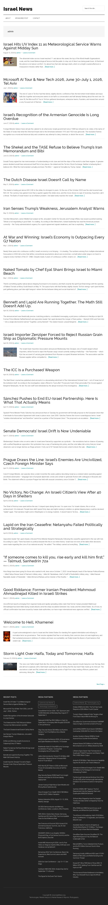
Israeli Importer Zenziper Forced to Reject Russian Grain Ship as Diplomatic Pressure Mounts (52, 336)
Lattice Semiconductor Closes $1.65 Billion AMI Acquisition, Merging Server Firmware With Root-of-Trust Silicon (53, 758)
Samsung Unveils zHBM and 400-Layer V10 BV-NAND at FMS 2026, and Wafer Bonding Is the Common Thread (88, 856)
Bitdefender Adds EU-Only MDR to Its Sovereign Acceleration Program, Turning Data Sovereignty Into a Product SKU (53, 749)
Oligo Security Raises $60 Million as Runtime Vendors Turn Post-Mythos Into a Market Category (53, 732)
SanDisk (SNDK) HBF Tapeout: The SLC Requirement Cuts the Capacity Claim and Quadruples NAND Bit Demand (86, 791)
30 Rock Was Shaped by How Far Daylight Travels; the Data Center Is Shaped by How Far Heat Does (88, 801)
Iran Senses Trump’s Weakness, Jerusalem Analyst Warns (53, 208)
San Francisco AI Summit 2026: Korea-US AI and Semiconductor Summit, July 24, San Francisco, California (52, 826)
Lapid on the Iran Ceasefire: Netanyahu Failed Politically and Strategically (52, 526)
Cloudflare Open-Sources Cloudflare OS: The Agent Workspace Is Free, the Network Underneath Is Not (87, 837)
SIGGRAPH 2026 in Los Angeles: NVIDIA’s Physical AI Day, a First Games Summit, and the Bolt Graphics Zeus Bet (53, 835)
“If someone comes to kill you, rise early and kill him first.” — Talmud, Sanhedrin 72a (53, 559)
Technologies (34, 897)
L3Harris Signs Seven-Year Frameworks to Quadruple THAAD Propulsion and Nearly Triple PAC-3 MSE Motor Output (88, 753)
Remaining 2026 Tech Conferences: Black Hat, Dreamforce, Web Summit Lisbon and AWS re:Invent (53, 854)
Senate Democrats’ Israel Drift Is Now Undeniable (47, 431)
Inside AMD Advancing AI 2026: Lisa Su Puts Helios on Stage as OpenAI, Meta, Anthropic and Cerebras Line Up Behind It (54, 845)
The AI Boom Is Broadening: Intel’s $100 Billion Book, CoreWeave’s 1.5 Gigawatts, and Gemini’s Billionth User (88, 818)
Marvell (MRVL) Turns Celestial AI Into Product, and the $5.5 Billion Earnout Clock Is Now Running (88, 846)
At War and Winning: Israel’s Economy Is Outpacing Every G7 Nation (53, 239)
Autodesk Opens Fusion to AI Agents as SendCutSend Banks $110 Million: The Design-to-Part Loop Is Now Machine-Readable (88, 827)
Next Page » (101, 684)
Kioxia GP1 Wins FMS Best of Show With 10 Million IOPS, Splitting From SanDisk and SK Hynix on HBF (87, 865)
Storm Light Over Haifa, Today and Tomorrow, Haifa (48, 653)
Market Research (57, 897)
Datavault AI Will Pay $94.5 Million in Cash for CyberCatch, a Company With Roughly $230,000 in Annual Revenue (54, 722)
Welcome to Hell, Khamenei (28, 622)
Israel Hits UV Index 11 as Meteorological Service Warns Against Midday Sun (52, 46)
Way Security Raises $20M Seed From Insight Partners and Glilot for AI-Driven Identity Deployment (53, 777)
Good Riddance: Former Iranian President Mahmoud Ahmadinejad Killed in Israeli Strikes (49, 591)
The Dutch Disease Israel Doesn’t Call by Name (44, 179)
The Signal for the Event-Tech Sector (50, 876)
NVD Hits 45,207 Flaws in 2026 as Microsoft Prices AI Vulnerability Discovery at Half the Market (52, 768)
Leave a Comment (29, 53)
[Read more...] (50, 67)
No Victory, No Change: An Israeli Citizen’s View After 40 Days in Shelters (52, 494)
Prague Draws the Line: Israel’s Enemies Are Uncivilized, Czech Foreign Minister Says (52, 461)
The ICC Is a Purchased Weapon (31, 370)
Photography (74, 897)
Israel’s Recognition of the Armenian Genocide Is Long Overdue (51, 117)
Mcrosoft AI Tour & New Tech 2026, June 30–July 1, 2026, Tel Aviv (53, 81)
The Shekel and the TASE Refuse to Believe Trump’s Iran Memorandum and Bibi (52, 149)
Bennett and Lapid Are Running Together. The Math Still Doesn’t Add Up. (52, 304)
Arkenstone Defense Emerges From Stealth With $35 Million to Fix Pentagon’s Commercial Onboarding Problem (89, 770)
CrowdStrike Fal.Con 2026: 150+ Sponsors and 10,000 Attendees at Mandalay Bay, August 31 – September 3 (53, 713)
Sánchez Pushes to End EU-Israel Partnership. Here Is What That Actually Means (50, 400)
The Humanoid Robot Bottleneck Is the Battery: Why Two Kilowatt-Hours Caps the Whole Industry (88, 875)
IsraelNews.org (60, 895)
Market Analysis (44, 897)
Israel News (17, 9)
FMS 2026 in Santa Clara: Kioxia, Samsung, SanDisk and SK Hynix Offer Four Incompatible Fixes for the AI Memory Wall (53, 816)
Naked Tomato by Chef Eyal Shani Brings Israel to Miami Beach (52, 271)
